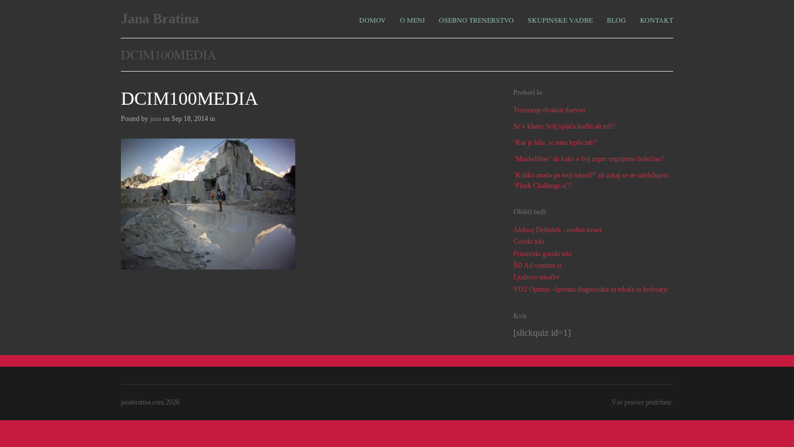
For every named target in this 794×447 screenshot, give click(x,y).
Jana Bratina (160, 18)
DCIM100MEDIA (189, 98)
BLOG (616, 19)
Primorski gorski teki (542, 254)
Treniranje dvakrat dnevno (549, 110)
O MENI (412, 18)
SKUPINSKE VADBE (560, 18)
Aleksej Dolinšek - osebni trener (557, 230)
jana (155, 119)
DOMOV (372, 19)
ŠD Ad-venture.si (537, 265)
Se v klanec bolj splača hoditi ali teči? (564, 126)
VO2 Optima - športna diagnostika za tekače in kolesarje (590, 289)
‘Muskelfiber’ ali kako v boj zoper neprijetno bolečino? (588, 159)
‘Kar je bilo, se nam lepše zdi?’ (555, 143)
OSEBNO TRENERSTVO (476, 18)
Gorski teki (528, 241)
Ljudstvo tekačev (536, 277)
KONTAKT (656, 19)
